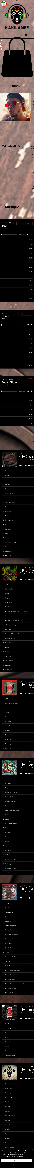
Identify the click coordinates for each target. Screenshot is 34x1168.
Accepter (16, 1161)
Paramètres (16, 1165)
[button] (17, 57)
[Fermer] (31, 1151)
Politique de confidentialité (15, 1156)
